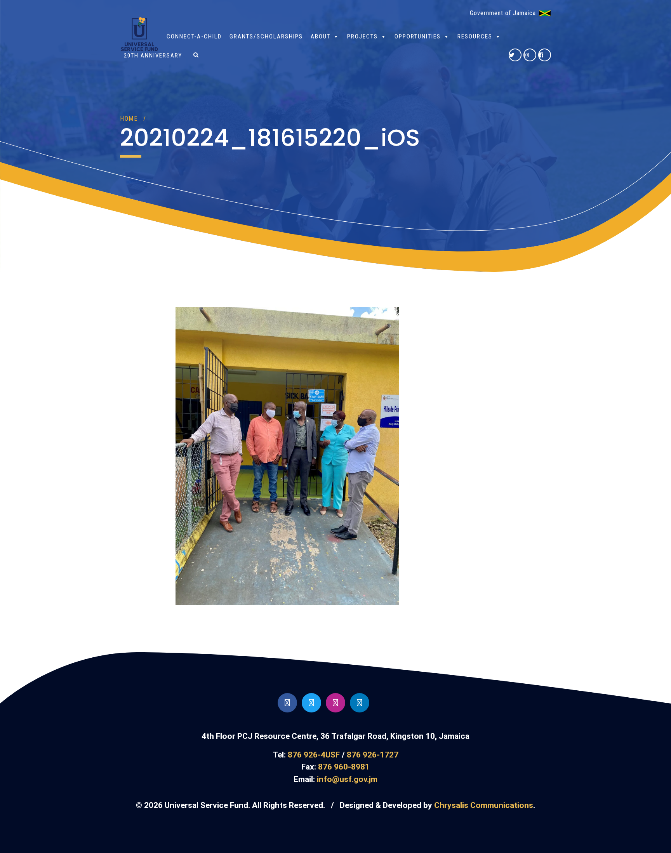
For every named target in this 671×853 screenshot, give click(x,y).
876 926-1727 (372, 754)
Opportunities (418, 36)
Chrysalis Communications (483, 805)
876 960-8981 (344, 766)
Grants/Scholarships (266, 36)
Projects (362, 36)
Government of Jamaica (503, 13)
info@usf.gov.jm (347, 779)
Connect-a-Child (194, 36)
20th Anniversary (153, 55)
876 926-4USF (314, 754)
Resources (474, 36)
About (320, 36)
